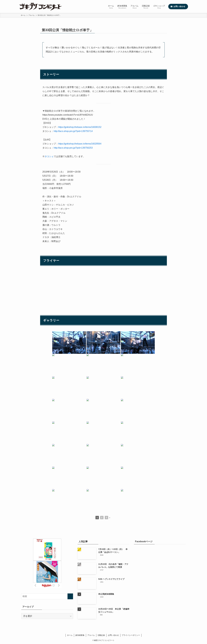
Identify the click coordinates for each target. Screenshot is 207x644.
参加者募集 (79, 635)
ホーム (70, 635)
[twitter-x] (98, 630)
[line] (102, 630)
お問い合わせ (113, 635)
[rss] (108, 630)
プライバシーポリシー (131, 635)
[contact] (112, 630)
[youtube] (105, 630)
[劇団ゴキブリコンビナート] (40, 6)
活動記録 (101, 635)
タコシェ (49, 156)
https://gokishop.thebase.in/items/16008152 (79, 127)
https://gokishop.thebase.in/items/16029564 (79, 144)
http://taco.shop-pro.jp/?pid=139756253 (73, 148)
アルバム (91, 635)
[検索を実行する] (70, 596)
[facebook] (95, 630)
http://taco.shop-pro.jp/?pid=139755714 (73, 131)
